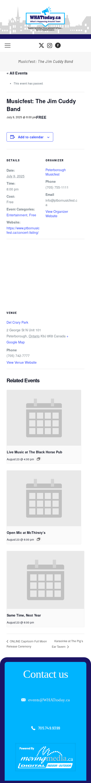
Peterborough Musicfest (56, 171)
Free (32, 215)
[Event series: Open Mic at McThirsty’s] (38, 539)
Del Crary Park (17, 322)
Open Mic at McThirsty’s (26, 532)
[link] (45, 757)
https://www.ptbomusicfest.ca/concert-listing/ (23, 230)
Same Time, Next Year (24, 615)
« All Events (17, 73)
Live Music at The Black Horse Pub (34, 452)
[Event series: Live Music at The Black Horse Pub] (38, 459)
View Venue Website (22, 362)
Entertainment (17, 215)
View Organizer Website (57, 213)
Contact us (45, 674)
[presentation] (44, 417)
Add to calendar (30, 137)
